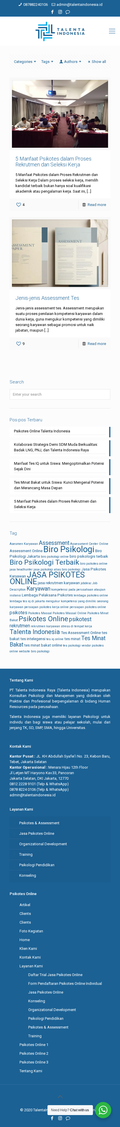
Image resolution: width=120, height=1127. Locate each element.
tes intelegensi (32, 639)
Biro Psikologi (68, 549)
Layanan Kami (31, 966)
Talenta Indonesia (35, 631)
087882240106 (35, 4)
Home (25, 940)
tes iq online (54, 639)
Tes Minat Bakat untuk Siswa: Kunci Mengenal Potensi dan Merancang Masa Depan (59, 485)
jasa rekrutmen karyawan (59, 583)
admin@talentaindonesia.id (80, 4)
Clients (25, 913)
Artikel (25, 905)
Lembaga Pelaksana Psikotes (47, 595)
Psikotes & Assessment (39, 823)
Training (26, 854)
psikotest (80, 619)
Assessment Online (26, 551)
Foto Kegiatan (31, 931)
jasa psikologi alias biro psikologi (56, 569)
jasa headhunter (21, 569)
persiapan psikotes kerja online (46, 607)
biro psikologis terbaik (89, 556)
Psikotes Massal (40, 613)
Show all (99, 61)
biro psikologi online (55, 557)
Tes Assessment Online (81, 633)
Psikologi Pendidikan (36, 865)
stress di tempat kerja (76, 626)
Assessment (54, 543)
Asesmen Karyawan (24, 544)
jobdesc (86, 583)
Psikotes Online (43, 618)
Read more (97, 204)
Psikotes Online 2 (34, 1053)
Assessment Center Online (89, 544)
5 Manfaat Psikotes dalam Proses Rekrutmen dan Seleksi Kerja (53, 162)
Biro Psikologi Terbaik (44, 562)
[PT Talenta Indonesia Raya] (60, 31)
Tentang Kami (31, 1071)
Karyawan (38, 588)
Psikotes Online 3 (34, 1062)
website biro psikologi (34, 651)
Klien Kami (28, 948)
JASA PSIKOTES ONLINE (47, 578)
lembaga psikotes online (91, 595)
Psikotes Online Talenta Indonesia (42, 431)
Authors (70, 61)
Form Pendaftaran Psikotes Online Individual (65, 983)
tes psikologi (72, 645)
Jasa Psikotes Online (36, 833)
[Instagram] (60, 12)
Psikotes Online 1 (34, 1045)
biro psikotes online (93, 564)
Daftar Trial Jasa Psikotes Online (55, 975)
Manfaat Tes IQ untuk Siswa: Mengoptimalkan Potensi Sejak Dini (59, 466)
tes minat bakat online (43, 645)
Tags (45, 61)
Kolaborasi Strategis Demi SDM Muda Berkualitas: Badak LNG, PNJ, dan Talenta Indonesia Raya (56, 447)
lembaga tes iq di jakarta (27, 601)
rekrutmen (20, 625)
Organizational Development (43, 844)
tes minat (72, 639)
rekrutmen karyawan (45, 626)
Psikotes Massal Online (70, 613)
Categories (23, 61)
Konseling (27, 875)
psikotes (18, 612)
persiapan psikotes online (88, 607)
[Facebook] (53, 12)
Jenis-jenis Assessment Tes (47, 298)
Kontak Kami (30, 957)
